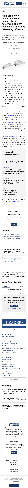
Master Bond (5, 359)
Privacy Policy (16, 481)
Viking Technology (7, 373)
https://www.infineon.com (15, 201)
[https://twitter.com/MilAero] (15, 464)
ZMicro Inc (5, 375)
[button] (3, 4)
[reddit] (16, 53)
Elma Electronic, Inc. (7, 346)
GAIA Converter (6, 350)
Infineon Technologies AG (17, 42)
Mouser (4, 362)
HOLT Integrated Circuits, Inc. (10, 352)
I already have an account (14, 308)
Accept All (14, 485)
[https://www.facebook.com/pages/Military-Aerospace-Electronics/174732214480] (12, 464)
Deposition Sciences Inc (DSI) (10, 339)
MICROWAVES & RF (14, 471)
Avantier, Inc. (5, 334)
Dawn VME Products (8, 336)
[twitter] (14, 53)
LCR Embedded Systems (9, 357)
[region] (14, 290)
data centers (11, 115)
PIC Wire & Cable (7, 366)
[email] (19, 53)
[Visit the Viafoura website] (22, 293)
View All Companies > (14, 379)
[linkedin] (11, 53)
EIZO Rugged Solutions (8, 343)
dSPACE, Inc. (6, 341)
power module (8, 136)
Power (3, 11)
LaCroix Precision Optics (9, 355)
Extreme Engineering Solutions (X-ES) (12, 348)
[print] (25, 53)
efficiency (10, 122)
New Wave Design (7, 364)
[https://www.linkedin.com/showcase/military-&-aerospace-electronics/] (14, 464)
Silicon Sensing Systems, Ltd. (10, 368)
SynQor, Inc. (5, 371)
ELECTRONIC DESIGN (14, 473)
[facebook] (9, 53)
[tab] (6, 286)
